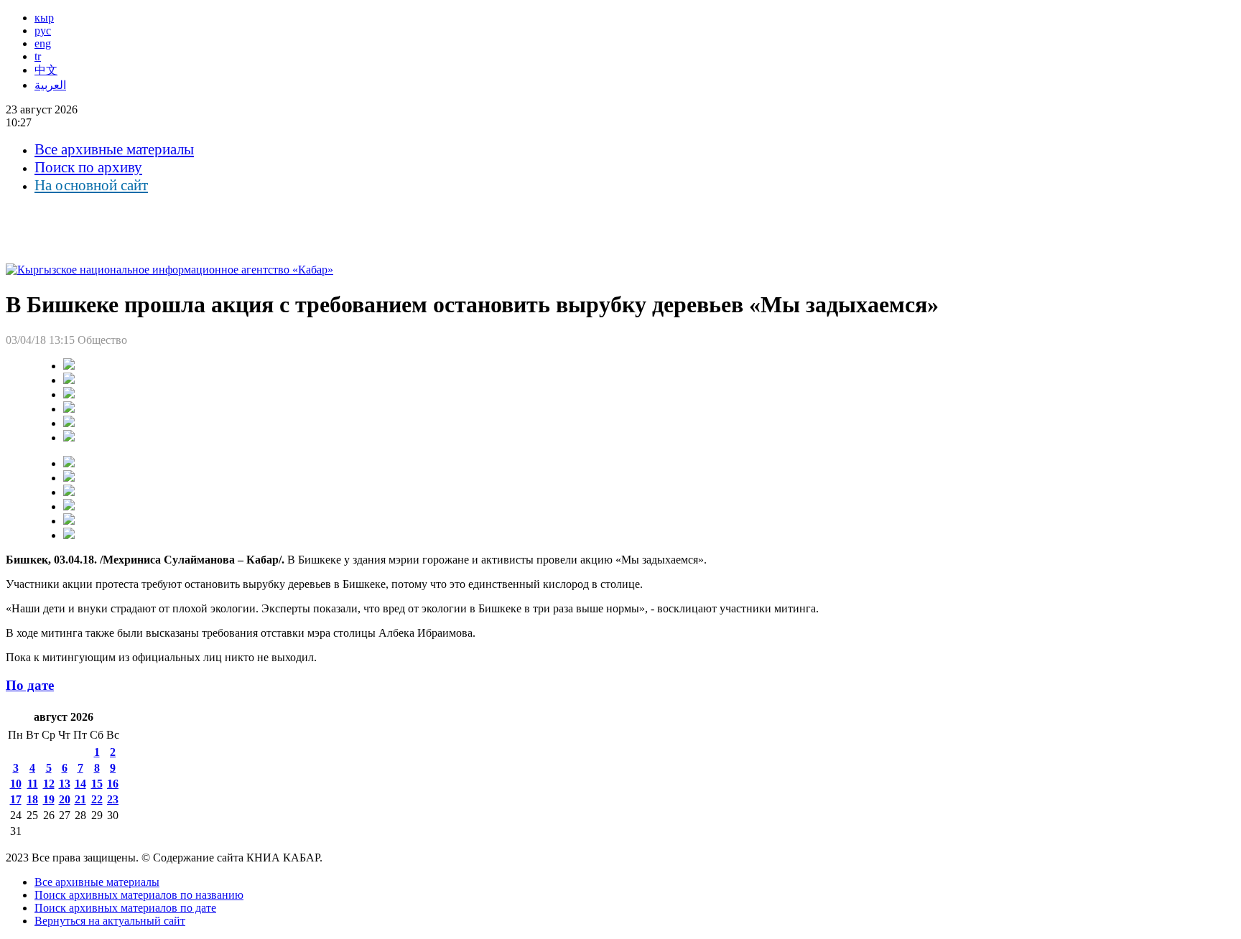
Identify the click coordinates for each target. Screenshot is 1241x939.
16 (112, 783)
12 (49, 783)
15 (97, 783)
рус (42, 30)
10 (16, 783)
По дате (30, 685)
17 (16, 799)
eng (42, 43)
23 (112, 799)
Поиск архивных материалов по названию (138, 895)
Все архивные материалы (114, 149)
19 (49, 799)
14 (80, 783)
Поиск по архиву (88, 167)
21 (80, 799)
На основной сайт (91, 185)
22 (97, 799)
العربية (50, 85)
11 (32, 783)
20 (64, 799)
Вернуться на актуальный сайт (109, 921)
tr (37, 56)
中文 (45, 70)
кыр (44, 17)
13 (64, 783)
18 (32, 799)
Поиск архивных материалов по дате (125, 908)
